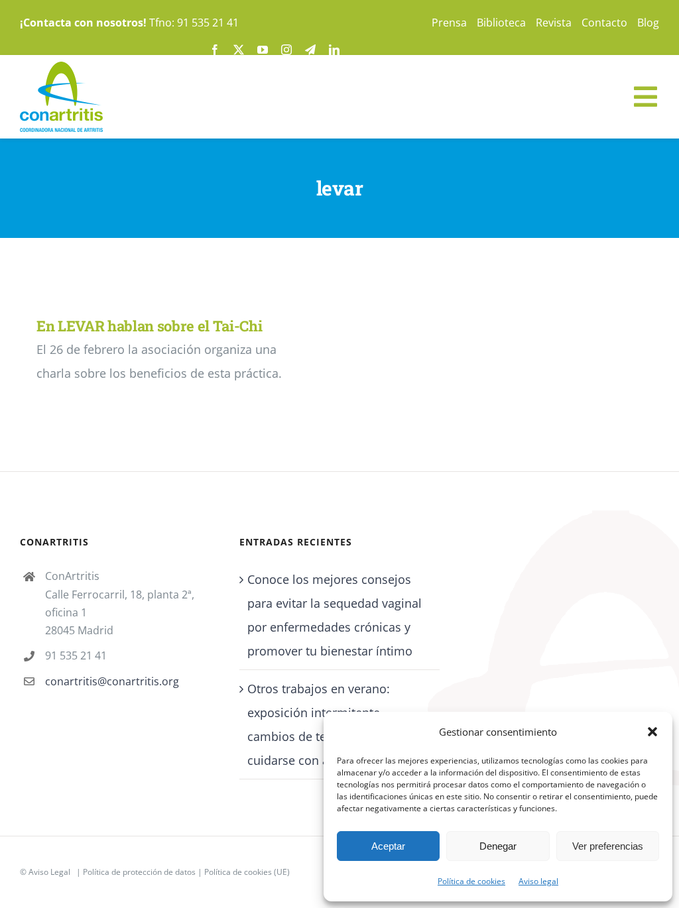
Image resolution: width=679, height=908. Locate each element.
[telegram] (310, 49)
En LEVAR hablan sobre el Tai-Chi (149, 325)
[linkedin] (334, 49)
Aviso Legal (49, 872)
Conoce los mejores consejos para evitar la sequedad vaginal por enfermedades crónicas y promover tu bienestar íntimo (334, 615)
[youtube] (262, 49)
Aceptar (388, 846)
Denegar (498, 846)
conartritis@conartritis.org (112, 681)
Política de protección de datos (139, 872)
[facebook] (215, 49)
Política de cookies (471, 881)
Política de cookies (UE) (247, 872)
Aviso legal (538, 881)
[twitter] (238, 49)
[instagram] (286, 49)
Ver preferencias (607, 846)
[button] (652, 731)
